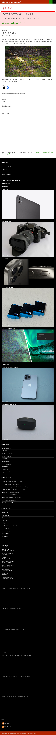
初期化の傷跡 (5, 466)
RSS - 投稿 (6, 723)
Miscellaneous (5, 174)
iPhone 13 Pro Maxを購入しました (10, 367)
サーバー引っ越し (6, 461)
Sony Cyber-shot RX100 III (6, 562)
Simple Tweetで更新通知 (7, 497)
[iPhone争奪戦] (28, 272)
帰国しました (5, 186)
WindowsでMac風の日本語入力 (9, 525)
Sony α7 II (4, 546)
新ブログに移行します (7, 448)
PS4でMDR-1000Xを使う (8, 481)
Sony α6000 (5, 545)
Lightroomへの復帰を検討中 (8, 328)
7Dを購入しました (6, 500)
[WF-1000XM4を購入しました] (28, 422)
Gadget (3, 169)
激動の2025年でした (7, 183)
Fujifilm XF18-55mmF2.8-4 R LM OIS (9, 560)
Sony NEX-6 (5, 548)
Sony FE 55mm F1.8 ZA (6, 569)
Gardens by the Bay (6, 517)
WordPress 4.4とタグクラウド (9, 489)
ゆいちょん (20, 489)
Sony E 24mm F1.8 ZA (6, 558)
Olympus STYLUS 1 (5, 573)
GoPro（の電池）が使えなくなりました (11, 287)
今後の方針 (4, 458)
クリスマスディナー (6, 531)
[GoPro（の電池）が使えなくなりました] (28, 307)
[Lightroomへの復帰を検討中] (28, 345)
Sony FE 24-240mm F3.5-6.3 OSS (7, 561)
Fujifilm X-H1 (4, 557)
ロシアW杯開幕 (5, 533)
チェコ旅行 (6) (5, 528)
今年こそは (4, 450)
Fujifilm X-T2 (4, 554)
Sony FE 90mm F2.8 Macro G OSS (8, 556)
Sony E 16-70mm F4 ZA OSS (8, 550)
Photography (4, 30)
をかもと (17, 497)
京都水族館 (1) (5, 515)
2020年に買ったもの (7, 453)
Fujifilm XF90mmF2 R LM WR (7, 570)
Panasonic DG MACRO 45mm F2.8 (18, 93)
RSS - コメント (7, 726)
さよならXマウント (6, 221)
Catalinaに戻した (6, 469)
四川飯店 (4, 523)
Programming (5, 172)
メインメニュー (54, 2)
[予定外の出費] (28, 204)
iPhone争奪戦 (5, 258)
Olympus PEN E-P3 (6, 93)
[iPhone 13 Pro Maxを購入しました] (28, 385)
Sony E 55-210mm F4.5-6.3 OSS (9, 553)
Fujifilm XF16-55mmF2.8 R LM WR (7, 577)
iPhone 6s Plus (4, 574)
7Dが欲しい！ (5, 512)
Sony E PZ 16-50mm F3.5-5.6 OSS (8, 565)
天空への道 (4, 520)
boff (18, 494)
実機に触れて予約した (7, 105)
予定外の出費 (5, 189)
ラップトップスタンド (7, 456)
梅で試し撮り (5, 536)
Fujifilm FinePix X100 (6, 552)
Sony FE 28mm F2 (5, 575)
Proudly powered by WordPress (29, 733)
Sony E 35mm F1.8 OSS (6, 566)
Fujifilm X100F (5, 549)
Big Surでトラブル (6, 472)
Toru (13, 502)
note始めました (5, 364)
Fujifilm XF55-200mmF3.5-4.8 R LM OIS (7, 578)
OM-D (4, 100)
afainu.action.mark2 (11, 1)
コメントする (13, 35)
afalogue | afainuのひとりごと (15, 23)
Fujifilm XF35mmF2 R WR (6, 571)
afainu (13, 500)
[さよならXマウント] (28, 239)
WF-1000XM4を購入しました (9, 404)
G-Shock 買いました (6, 464)
